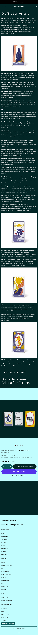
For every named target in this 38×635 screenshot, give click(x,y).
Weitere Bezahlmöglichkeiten (19, 475)
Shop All (3, 533)
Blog (2, 568)
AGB (2, 611)
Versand (3, 620)
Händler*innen (5, 580)
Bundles (3, 551)
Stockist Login (5, 597)
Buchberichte (5, 571)
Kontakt (3, 589)
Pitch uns (4, 577)
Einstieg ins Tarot (14, 372)
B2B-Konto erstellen (7, 600)
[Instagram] (19, 632)
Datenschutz (5, 614)
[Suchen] (6, 7)
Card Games (4, 536)
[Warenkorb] (36, 7)
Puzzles (3, 542)
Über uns (3, 562)
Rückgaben (4, 617)
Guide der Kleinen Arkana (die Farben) (15, 381)
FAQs (2, 583)
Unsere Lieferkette (6, 565)
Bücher (3, 545)
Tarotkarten (4, 539)
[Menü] (2, 7)
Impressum (4, 608)
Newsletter (4, 586)
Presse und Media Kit (7, 574)
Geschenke (4, 548)
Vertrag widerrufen (8, 623)
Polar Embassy (20, 628)
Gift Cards (4, 554)
